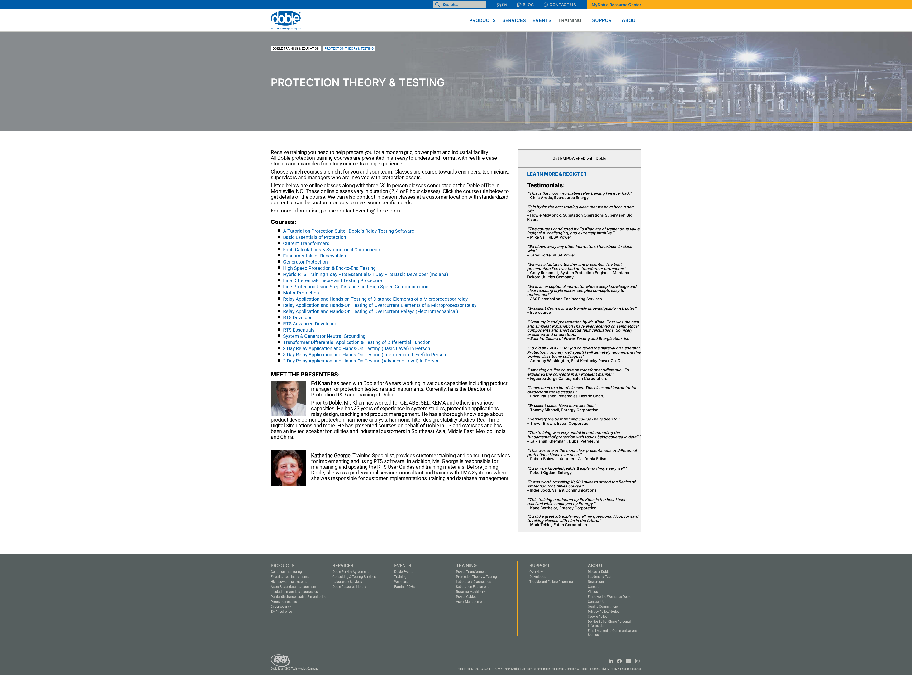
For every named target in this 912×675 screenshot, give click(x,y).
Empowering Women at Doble (609, 596)
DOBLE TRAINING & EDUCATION (296, 48)
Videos (593, 591)
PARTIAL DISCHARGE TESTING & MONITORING (298, 596)
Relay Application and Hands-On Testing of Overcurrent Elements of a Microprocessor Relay (379, 305)
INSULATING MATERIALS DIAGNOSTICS (294, 591)
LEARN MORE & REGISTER (556, 174)
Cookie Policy (597, 616)
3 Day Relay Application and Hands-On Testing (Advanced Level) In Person (361, 361)
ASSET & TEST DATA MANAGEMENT (293, 586)
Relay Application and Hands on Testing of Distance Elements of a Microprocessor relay (375, 299)
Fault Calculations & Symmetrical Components (332, 249)
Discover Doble (598, 572)
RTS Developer (298, 317)
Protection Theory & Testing (476, 577)
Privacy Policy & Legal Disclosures (621, 668)
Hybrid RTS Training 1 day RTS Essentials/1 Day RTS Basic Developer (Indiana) (365, 274)
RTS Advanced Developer (309, 324)
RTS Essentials (298, 330)
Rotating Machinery (470, 591)
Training (400, 577)
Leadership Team (600, 577)
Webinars (401, 581)
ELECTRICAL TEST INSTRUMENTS (290, 577)
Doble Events (403, 572)
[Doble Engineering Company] (286, 20)
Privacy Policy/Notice (603, 611)
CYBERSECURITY (281, 606)
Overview (536, 572)
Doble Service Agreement (350, 572)
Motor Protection (301, 293)
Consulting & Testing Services (354, 577)
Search (438, 4)
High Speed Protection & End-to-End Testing (329, 268)
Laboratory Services (347, 581)
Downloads (537, 577)
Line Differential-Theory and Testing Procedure (332, 280)
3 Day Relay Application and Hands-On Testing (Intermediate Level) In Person (364, 354)
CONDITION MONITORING (286, 572)
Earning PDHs (404, 586)
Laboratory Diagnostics (473, 581)
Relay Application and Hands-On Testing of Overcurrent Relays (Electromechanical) (370, 311)
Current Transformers (306, 243)
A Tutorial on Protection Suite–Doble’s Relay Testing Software (348, 231)
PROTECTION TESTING (284, 601)
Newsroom (596, 581)
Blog (528, 4)
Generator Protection (305, 262)
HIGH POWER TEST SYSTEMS (289, 581)
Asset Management (470, 601)
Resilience (281, 611)
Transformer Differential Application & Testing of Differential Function (357, 342)
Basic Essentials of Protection (314, 237)
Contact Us (562, 4)
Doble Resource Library (349, 586)
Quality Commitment (603, 606)
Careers (593, 586)
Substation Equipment (472, 586)
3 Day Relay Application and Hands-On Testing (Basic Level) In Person (356, 348)
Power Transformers (471, 572)
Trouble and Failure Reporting (551, 581)
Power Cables (466, 596)
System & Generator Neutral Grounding (324, 336)
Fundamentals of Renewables (314, 256)
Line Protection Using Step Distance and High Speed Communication (355, 286)
